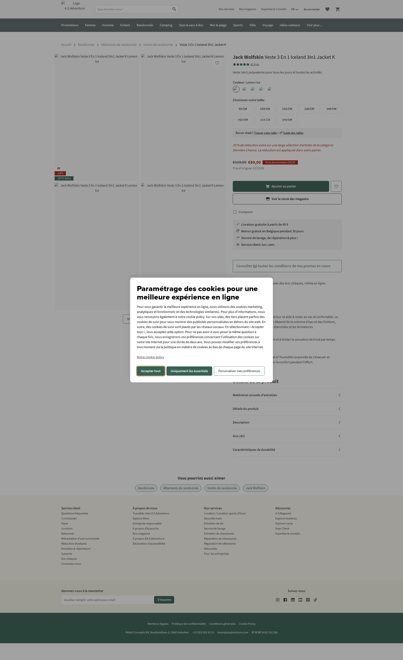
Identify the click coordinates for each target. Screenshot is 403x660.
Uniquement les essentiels (189, 371)
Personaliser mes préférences (239, 371)
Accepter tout (151, 371)
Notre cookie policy (150, 357)
